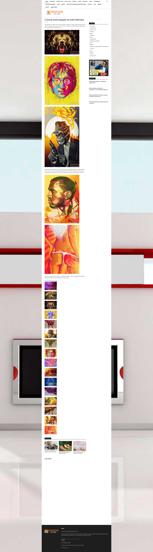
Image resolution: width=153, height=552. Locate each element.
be (63, 545)
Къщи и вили (54, 7)
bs (79, 545)
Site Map (63, 540)
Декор (79, 1)
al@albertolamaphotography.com (72, 539)
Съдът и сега (67, 1)
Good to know (47, 438)
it (67, 547)
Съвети (47, 7)
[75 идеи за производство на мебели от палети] (65, 446)
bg (82, 545)
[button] (107, 1)
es (66, 547)
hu (65, 545)
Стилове (90, 4)
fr (61, 547)
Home (46, 1)
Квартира (85, 1)
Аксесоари (52, 1)
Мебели (63, 4)
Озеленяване (97, 1)
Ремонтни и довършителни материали (76, 4)
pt (64, 547)
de (63, 547)
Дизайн (99, 4)
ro (73, 545)
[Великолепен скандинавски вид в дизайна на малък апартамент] (51, 445)
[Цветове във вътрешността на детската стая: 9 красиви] (79, 446)
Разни (90, 1)
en (62, 545)
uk (81, 545)
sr (77, 545)
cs (68, 545)
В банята (74, 1)
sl (76, 545)
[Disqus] (65, 475)
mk (71, 545)
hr (67, 545)
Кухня (58, 4)
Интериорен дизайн (50, 4)
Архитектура (59, 1)
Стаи (94, 4)
